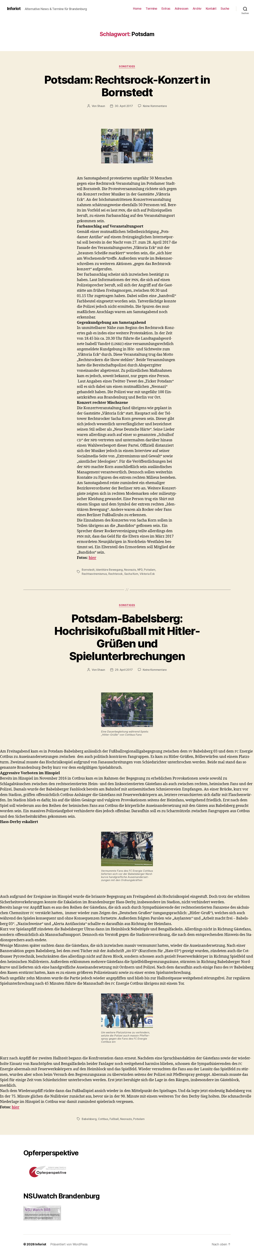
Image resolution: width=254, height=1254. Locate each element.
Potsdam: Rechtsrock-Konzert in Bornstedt (127, 86)
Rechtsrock (115, 574)
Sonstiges (127, 66)
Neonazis (130, 569)
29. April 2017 (124, 669)
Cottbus (103, 1119)
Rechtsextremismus (94, 574)
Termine (151, 8)
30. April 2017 (124, 106)
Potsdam (149, 569)
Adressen (181, 8)
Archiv (197, 8)
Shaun (101, 106)
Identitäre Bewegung (109, 569)
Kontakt (211, 8)
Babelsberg (89, 1119)
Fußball (114, 1119)
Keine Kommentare (155, 106)
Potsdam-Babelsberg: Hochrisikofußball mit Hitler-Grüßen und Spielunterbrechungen (127, 637)
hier (92, 557)
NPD (140, 569)
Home (137, 8)
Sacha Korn (131, 574)
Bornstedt (88, 569)
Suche (225, 8)
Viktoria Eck (147, 574)
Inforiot (14, 9)
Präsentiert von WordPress (69, 1244)
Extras (166, 8)
